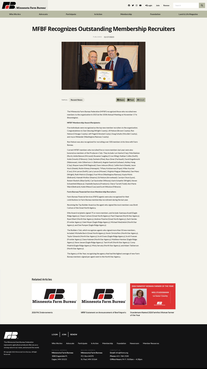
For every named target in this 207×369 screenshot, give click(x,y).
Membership (126, 14)
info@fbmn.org (122, 352)
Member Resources (151, 343)
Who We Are (15, 14)
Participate (71, 14)
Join (158, 5)
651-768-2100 (122, 356)
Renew (166, 5)
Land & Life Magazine (188, 14)
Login (55, 334)
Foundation (155, 14)
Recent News (76, 100)
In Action (98, 14)
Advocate (43, 14)
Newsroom (134, 343)
